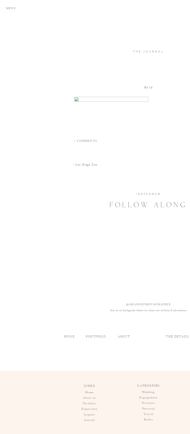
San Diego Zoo (86, 164)
